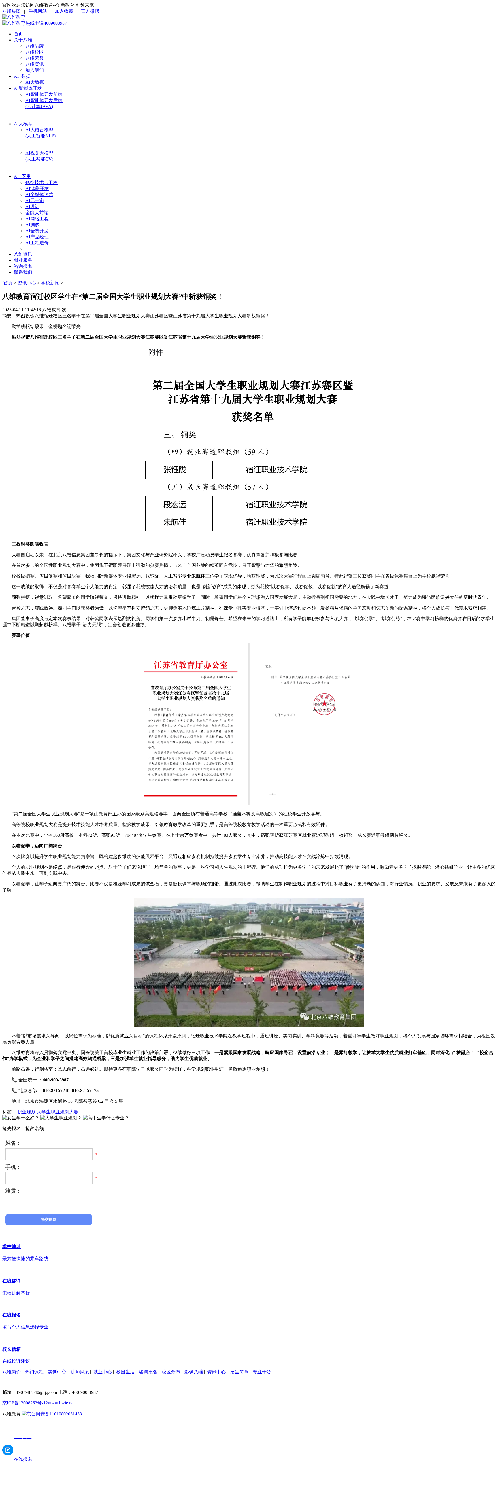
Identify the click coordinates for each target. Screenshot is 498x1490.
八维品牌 (34, 45)
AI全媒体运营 (39, 194)
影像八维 (193, 1371)
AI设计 (32, 206)
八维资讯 (34, 64)
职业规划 (26, 1111)
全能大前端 (36, 212)
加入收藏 (64, 11)
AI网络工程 (37, 218)
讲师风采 (80, 1371)
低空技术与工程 (41, 182)
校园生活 (125, 1371)
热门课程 (34, 1371)
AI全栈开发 (37, 230)
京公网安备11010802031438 (54, 1413)
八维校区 (34, 52)
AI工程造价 (37, 242)
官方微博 (90, 11)
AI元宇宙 (34, 200)
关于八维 (23, 39)
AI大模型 (23, 123)
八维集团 (12, 11)
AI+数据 (22, 76)
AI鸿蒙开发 (37, 188)
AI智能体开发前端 (44, 94)
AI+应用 (22, 176)
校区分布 (171, 1371)
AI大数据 (34, 82)
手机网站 (38, 11)
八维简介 (11, 1371)
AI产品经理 (37, 236)
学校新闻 (50, 282)
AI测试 (32, 224)
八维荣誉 (34, 58)
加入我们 (34, 70)
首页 (18, 33)
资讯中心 (27, 282)
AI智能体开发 (28, 88)
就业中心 (102, 1371)
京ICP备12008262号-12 (25, 1402)
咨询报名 (23, 266)
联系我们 (23, 272)
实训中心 (57, 1371)
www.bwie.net (61, 1402)
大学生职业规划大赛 (57, 1111)
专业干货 (262, 1371)
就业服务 (23, 260)
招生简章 (239, 1371)
